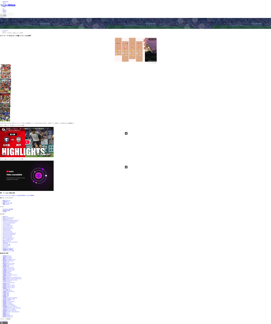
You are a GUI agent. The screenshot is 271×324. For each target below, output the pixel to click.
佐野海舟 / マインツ (7, 276)
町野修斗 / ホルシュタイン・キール (10, 279)
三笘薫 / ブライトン (7, 255)
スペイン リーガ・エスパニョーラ (10, 221)
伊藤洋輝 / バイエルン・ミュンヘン (10, 274)
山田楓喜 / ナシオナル (7, 302)
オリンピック (5, 246)
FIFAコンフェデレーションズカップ (10, 241)
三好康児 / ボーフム (7, 281)
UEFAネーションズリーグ (8, 248)
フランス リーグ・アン (7, 226)
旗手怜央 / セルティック (8, 316)
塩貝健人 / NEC (6, 295)
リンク (4, 2)
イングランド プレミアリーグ (9, 222)
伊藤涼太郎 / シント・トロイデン (9, 310)
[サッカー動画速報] (7, 5)
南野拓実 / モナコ (6, 283)
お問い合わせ (5, 1)
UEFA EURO (5, 243)
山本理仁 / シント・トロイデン (9, 309)
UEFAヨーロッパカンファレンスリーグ (11, 220)
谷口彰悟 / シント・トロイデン (9, 305)
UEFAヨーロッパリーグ (7, 219)
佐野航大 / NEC (6, 292)
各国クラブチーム (6, 200)
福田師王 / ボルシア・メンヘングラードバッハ (12, 278)
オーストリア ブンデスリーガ (9, 234)
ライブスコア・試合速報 (8, 209)
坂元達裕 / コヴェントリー (8, 267)
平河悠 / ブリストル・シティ (9, 268)
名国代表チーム (6, 201)
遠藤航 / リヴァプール (7, 258)
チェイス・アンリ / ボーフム (9, 282)
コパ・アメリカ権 (6, 244)
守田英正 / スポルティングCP (9, 298)
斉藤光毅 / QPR (6, 265)
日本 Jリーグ (5, 216)
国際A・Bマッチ (6, 204)
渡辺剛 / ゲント (6, 312)
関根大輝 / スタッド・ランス (9, 287)
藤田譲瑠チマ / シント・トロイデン (10, 306)
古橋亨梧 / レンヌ (6, 288)
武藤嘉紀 (32, 195)
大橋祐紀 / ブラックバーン (8, 264)
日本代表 (4, 211)
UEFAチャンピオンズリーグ (8, 217)
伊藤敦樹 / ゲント (6, 314)
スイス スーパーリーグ (7, 231)
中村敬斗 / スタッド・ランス (9, 286)
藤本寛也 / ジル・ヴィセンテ (9, 301)
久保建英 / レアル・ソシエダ (9, 269)
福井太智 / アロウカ (7, 300)
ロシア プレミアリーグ (7, 236)
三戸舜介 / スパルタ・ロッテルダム (10, 297)
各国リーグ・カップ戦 (7, 202)
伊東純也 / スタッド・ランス (9, 284)
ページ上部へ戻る (3, 321)
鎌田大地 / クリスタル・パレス (9, 259)
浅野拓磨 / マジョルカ (7, 270)
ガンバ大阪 (11, 195)
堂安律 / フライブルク (7, 273)
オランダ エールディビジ (8, 227)
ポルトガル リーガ (6, 229)
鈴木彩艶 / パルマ (6, 272)
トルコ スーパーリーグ (7, 235)
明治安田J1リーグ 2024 (25, 195)
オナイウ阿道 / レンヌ (7, 290)
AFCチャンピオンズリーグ (8, 238)
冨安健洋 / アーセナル (7, 256)
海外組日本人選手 (6, 210)
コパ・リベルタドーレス (8, 239)
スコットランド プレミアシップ (9, 233)
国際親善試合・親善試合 (8, 249)
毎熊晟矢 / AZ (5, 296)
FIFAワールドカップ (7, 240)
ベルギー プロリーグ (7, 230)
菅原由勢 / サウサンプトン (8, 260)
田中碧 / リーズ (6, 262)
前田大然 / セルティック (8, 315)
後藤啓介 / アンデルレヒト (8, 304)
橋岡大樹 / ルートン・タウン (9, 263)
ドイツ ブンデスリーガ (7, 225)
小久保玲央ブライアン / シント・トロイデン (12, 307)
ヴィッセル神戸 (17, 195)
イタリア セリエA (6, 224)
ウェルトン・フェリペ (4, 195)
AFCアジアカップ (6, 245)
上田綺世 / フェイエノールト (9, 291)
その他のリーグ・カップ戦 (8, 250)
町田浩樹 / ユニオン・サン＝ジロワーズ (11, 311)
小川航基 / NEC (6, 293)
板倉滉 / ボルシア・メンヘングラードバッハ (12, 277)
